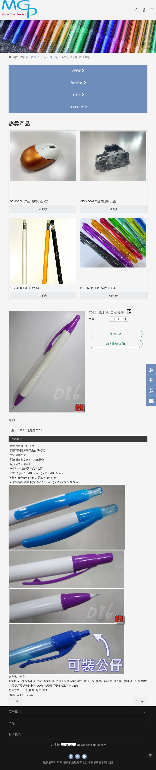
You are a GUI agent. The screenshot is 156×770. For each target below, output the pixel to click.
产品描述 (17, 438)
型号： (15, 430)
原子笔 (77, 70)
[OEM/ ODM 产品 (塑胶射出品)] (113, 155)
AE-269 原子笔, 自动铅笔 (25, 287)
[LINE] (151, 390)
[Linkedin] (70, 756)
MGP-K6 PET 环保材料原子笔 (98, 287)
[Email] (151, 401)
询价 (44, 209)
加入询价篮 (113, 343)
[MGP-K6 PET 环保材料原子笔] (113, 242)
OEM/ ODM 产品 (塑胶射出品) (98, 201)
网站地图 (107, 762)
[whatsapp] (84, 756)
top (150, 755)
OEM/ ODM (77, 107)
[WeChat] (151, 380)
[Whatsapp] (151, 369)
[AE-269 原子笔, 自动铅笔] (43, 258)
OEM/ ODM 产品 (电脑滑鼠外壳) (29, 201)
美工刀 (77, 95)
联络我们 (15, 734)
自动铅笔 (77, 82)
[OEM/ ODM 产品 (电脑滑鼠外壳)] (43, 155)
